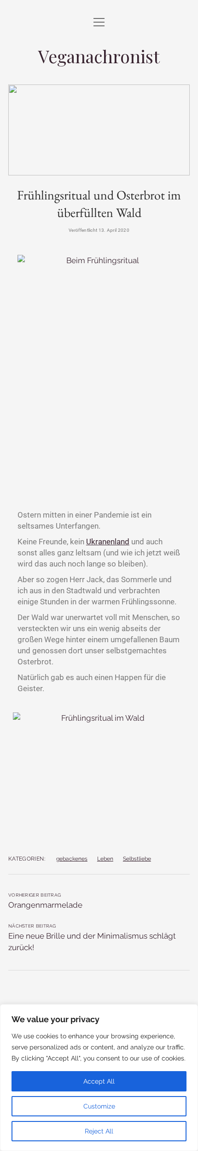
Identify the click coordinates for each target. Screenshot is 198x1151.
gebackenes (71, 859)
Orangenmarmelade (45, 905)
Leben (105, 859)
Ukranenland (107, 541)
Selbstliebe (137, 859)
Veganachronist (99, 56)
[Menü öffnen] (99, 23)
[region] (99, 1077)
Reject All (99, 1131)
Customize (99, 1106)
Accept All (99, 1081)
